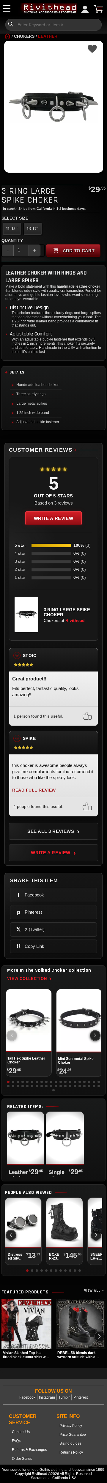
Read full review (34, 790)
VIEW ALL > (94, 1291)
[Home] (7, 36)
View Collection (29, 978)
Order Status (22, 1459)
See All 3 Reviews (53, 831)
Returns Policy (71, 1452)
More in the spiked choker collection (49, 970)
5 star (20, 545)
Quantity (12, 240)
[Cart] (98, 9)
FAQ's (16, 1441)
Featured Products (25, 1292)
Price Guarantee (72, 1434)
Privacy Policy (70, 1426)
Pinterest (80, 1397)
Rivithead (75, 620)
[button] (95, 1035)
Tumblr (64, 1397)
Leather (47, 36)
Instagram (47, 1397)
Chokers (24, 36)
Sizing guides (70, 1443)
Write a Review (53, 518)
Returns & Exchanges (29, 1450)
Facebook (27, 1397)
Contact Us (21, 1432)
